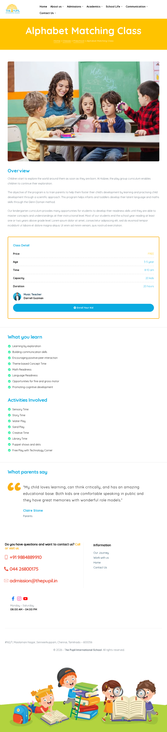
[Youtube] (25, 599)
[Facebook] (13, 599)
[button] (83, 308)
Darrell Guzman (33, 298)
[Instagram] (19, 599)
